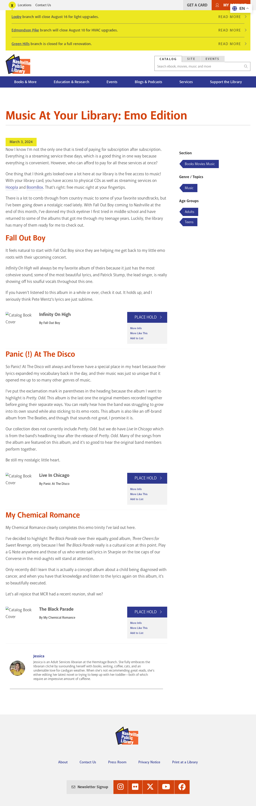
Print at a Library (185, 762)
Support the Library (226, 82)
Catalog (168, 59)
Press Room (117, 762)
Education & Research (71, 82)
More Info (136, 328)
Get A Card (197, 5)
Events (213, 59)
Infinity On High (55, 314)
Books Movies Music (200, 164)
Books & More (25, 82)
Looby (16, 16)
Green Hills (21, 43)
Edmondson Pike (25, 30)
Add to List (136, 338)
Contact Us (43, 5)
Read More (231, 16)
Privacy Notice (149, 762)
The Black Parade (56, 609)
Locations (24, 5)
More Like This (139, 333)
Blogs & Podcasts (148, 82)
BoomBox (35, 187)
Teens (189, 222)
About (63, 762)
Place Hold (146, 317)
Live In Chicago (54, 475)
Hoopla (12, 187)
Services (186, 82)
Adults (189, 212)
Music (189, 188)
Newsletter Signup (93, 787)
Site (191, 59)
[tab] (168, 59)
